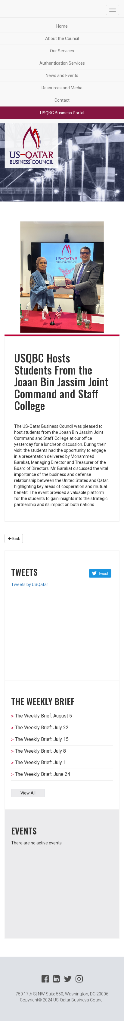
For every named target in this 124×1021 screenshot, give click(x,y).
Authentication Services (62, 63)
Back (15, 538)
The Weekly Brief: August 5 (43, 716)
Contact (62, 100)
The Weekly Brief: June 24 (42, 774)
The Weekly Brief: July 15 (42, 739)
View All (28, 793)
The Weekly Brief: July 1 (40, 762)
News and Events (62, 75)
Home (62, 26)
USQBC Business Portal (62, 112)
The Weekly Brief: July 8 (40, 751)
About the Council (62, 38)
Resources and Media (62, 87)
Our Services (62, 50)
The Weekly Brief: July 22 (42, 727)
